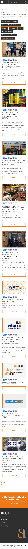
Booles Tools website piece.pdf (14, 224)
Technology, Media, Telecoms (9, 35)
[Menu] (2, 2)
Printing (20, 28)
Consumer (15, 21)
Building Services (6, 21)
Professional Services (7, 31)
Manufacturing (13, 28)
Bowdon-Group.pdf (14, 430)
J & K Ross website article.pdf (14, 177)
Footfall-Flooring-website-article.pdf (14, 134)
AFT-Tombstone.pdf (14, 311)
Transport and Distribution (8, 38)
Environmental (5, 25)
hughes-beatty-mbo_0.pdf (14, 388)
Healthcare (4, 28)
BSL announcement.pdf (14, 274)
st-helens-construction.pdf (14, 82)
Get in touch (14, 503)
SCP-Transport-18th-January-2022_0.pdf (14, 475)
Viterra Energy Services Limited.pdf (14, 356)
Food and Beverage (15, 25)
